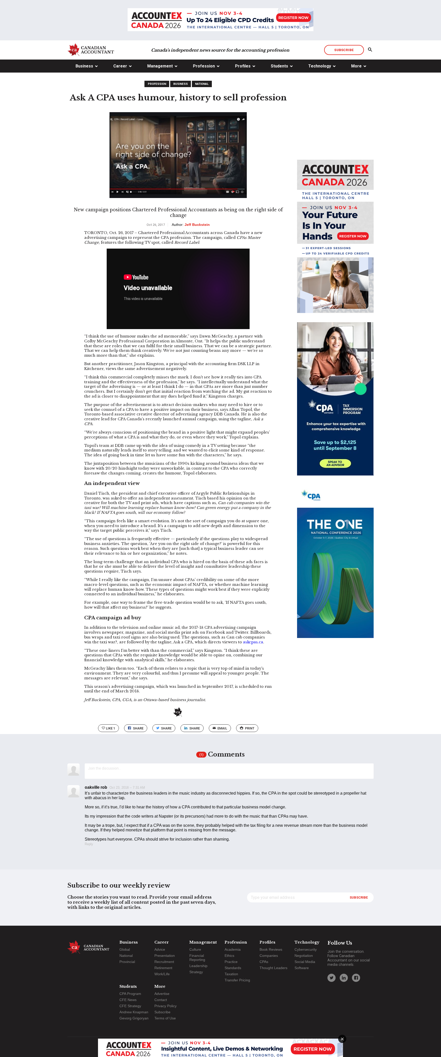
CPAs (264, 962)
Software (302, 968)
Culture (195, 949)
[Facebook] (356, 978)
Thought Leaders (273, 968)
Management (160, 66)
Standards (233, 968)
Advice (159, 949)
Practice (231, 962)
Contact (160, 1000)
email (222, 728)
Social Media (305, 962)
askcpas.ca (253, 642)
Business (84, 66)
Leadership (198, 966)
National (202, 84)
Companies (269, 956)
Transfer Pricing (237, 980)
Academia (233, 949)
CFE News (128, 1000)
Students (279, 66)
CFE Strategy (130, 1006)
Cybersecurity (306, 949)
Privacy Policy (165, 1006)
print (249, 728)
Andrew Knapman (133, 1012)
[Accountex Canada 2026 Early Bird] (220, 20)
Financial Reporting (197, 958)
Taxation (231, 974)
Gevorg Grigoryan (134, 1018)
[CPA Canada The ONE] (335, 566)
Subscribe (343, 50)
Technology (319, 66)
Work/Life (162, 974)
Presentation (164, 956)
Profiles (243, 66)
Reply (89, 844)
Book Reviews (271, 949)
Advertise (161, 994)
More (356, 66)
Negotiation (304, 956)
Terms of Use (165, 1018)
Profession (204, 66)
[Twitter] (331, 978)
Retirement (163, 968)
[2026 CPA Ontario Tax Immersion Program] (335, 403)
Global (124, 949)
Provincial (127, 962)
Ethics (229, 956)
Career (120, 66)
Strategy (196, 972)
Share (138, 728)
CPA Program (130, 994)
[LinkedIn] (344, 978)
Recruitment (164, 962)
